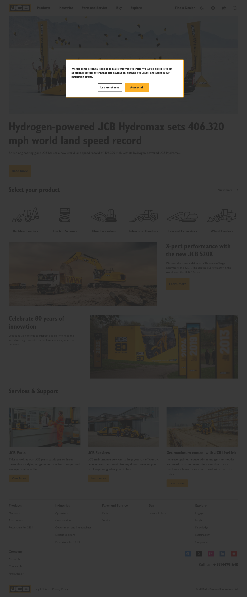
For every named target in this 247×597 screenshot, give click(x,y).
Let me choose (110, 87)
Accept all (137, 87)
